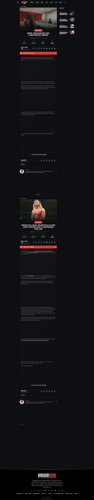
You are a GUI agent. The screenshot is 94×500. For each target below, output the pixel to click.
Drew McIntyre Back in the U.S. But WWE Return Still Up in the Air (64, 27)
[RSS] (62, 490)
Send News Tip (19, 493)
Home (32, 2)
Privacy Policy (69, 493)
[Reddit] (55, 48)
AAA (51, 2)
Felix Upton (27, 169)
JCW (56, 2)
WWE (37, 2)
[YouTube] (47, 48)
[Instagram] (49, 48)
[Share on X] (44, 161)
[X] (36, 48)
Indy (60, 2)
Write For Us (28, 493)
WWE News (24, 6)
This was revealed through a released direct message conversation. (35, 340)
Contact (50, 493)
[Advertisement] (28, 125)
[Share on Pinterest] (49, 161)
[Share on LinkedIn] (47, 161)
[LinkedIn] (41, 48)
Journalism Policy (59, 493)
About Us (44, 493)
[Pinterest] (44, 48)
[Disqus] (38, 441)
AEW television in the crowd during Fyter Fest (42, 251)
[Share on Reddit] (52, 161)
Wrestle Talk (30, 275)
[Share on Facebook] (41, 161)
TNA (47, 2)
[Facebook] (34, 48)
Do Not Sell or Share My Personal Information (47, 499)
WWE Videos (62, 11)
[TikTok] (59, 490)
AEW (42, 2)
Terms (76, 493)
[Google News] (39, 48)
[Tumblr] (48, 490)
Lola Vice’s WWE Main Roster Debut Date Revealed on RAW (64, 20)
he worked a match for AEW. (32, 252)
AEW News (24, 198)
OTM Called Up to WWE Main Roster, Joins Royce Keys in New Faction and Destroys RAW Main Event (64, 14)
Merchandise (36, 493)
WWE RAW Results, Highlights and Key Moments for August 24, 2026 (64, 33)
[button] (64, 2)
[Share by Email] (55, 161)
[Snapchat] (52, 48)
